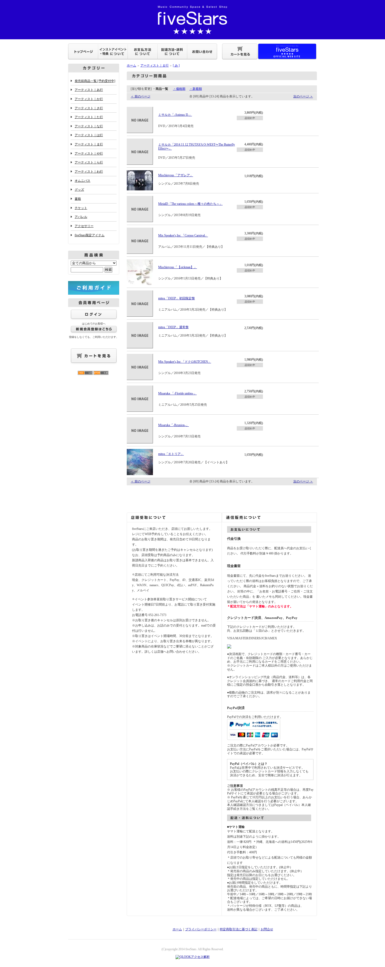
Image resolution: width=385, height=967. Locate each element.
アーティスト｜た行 (89, 117)
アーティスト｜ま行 (89, 144)
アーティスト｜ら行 (89, 162)
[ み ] (176, 65)
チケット (81, 208)
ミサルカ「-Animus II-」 (175, 115)
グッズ (79, 189)
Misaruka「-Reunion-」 (173, 425)
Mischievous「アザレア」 (175, 175)
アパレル (81, 217)
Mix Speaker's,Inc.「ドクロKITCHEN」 (184, 362)
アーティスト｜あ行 (89, 90)
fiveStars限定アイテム (89, 235)
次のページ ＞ (303, 96)
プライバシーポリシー (201, 929)
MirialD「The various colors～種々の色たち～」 (190, 204)
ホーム (131, 65)
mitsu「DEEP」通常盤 (173, 327)
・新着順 (195, 89)
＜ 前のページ (140, 96)
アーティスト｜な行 (89, 126)
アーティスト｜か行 (89, 99)
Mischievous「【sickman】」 (177, 267)
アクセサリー (84, 226)
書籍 (78, 199)
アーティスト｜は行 (89, 135)
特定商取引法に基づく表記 (238, 929)
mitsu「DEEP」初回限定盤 (176, 298)
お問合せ (267, 929)
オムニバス (82, 181)
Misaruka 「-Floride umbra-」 (177, 393)
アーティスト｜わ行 (89, 171)
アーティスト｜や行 (89, 153)
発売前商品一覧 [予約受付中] (95, 81)
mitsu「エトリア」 (171, 454)
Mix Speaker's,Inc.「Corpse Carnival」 (183, 235)
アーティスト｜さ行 (89, 108)
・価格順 (179, 89)
